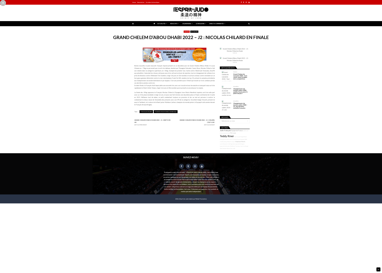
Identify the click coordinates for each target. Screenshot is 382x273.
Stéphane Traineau (235, 146)
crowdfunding (223, 141)
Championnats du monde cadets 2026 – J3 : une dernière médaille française (240, 106)
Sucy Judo (232, 148)
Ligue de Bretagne (240, 144)
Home (134, 2)
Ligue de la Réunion (225, 146)
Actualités (161, 23)
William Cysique (231, 141)
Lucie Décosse (223, 144)
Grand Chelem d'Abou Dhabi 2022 (166, 111)
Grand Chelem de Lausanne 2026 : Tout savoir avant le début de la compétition (240, 76)
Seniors (186, 31)
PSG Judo (233, 133)
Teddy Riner (227, 136)
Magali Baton (243, 136)
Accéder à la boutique (152, 2)
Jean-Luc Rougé (244, 146)
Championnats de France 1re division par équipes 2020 (233, 139)
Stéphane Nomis (240, 141)
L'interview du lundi (225, 133)
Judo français (225, 130)
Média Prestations (201, 199)
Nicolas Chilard (147, 111)
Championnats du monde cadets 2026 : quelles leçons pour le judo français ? (240, 91)
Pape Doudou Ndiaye (225, 148)
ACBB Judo (245, 130)
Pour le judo (237, 136)
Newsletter (140, 2)
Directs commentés (216, 23)
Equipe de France (237, 130)
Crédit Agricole (231, 144)
